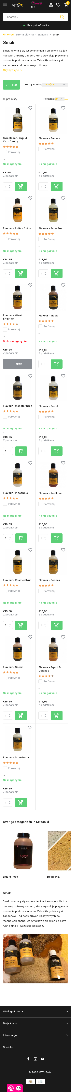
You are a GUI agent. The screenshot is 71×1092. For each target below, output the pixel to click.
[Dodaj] (21, 186)
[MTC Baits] (21, 5)
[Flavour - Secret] (17, 649)
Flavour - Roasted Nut (17, 580)
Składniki (43, 34)
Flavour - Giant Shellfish (12, 317)
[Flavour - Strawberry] (17, 739)
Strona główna (25, 34)
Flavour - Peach (48, 406)
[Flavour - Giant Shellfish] (17, 297)
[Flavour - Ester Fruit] (53, 210)
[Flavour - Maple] (53, 297)
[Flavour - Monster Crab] (17, 388)
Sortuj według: (33, 84)
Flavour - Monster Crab (17, 405)
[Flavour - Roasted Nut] (17, 562)
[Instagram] (35, 1059)
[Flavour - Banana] (53, 120)
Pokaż (18, 363)
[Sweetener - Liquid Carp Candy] (17, 120)
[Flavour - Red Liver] (53, 475)
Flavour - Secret (13, 667)
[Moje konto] (51, 5)
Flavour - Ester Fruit (50, 228)
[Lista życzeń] (58, 5)
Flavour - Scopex (49, 580)
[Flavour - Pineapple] (17, 475)
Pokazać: (49, 98)
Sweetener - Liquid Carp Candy (15, 139)
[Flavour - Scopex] (53, 562)
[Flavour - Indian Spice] (17, 210)
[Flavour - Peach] (53, 388)
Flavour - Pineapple (15, 492)
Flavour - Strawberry (16, 757)
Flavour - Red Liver (50, 493)
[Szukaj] (62, 17)
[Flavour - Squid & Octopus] (53, 649)
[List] (66, 99)
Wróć (10, 34)
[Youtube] (42, 1059)
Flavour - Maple (48, 315)
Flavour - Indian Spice (17, 228)
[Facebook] (28, 1059)
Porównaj (14, 152)
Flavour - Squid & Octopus (49, 669)
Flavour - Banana (49, 138)
